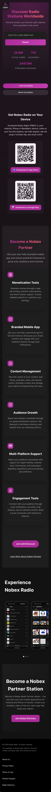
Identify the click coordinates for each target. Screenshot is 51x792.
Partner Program (8, 779)
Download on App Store (27, 170)
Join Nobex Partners (25, 718)
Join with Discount (25, 544)
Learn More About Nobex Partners (25, 556)
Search (25, 42)
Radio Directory (8, 785)
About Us (6, 759)
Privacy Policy (7, 766)
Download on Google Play (27, 207)
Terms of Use (7, 772)
